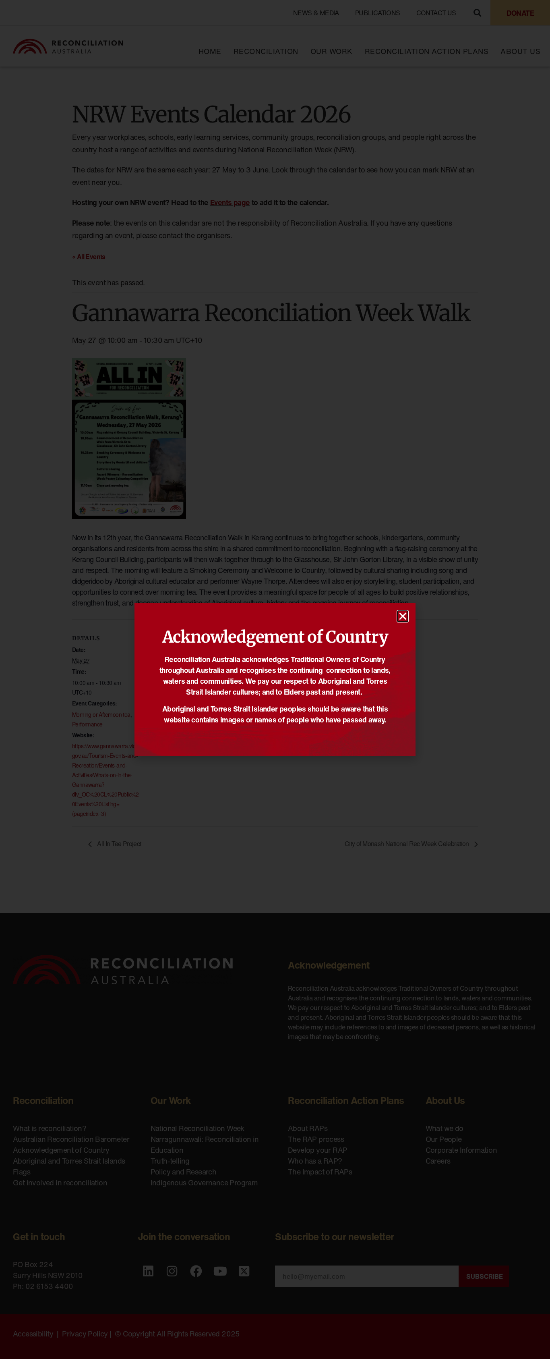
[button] (402, 616)
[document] (275, 679)
